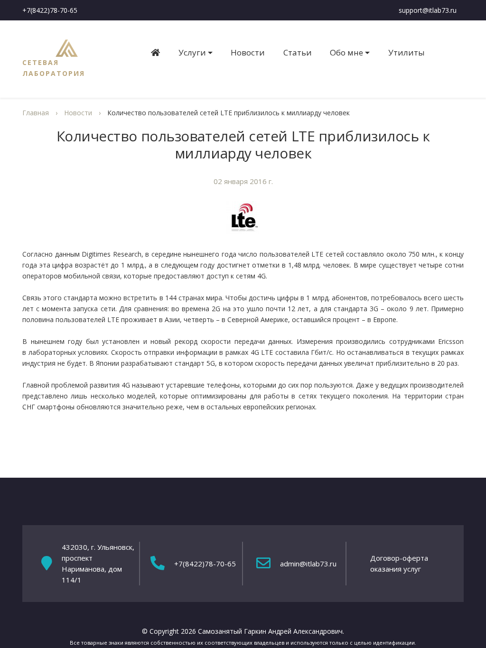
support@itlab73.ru (428, 10)
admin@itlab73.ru (308, 563)
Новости (248, 52)
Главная (35, 112)
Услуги (192, 52)
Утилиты (406, 52)
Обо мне (346, 52)
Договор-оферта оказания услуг (399, 563)
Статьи (297, 52)
